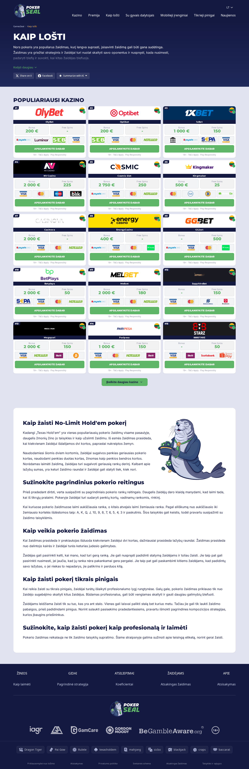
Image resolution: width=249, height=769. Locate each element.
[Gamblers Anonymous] (57, 730)
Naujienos (228, 15)
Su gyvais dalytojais (140, 15)
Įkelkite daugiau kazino (122, 382)
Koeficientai (124, 684)
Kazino (77, 15)
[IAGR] (36, 730)
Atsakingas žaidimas (176, 684)
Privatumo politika (107, 763)
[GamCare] (84, 730)
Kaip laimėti (22, 684)
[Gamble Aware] (171, 730)
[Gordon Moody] (118, 730)
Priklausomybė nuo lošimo (41, 763)
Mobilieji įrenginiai (174, 15)
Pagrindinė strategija (72, 684)
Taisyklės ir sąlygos (212, 763)
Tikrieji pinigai (204, 15)
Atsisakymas (226, 684)
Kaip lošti (112, 15)
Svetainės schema (142, 763)
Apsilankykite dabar (49, 148)
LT (227, 7)
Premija (94, 15)
